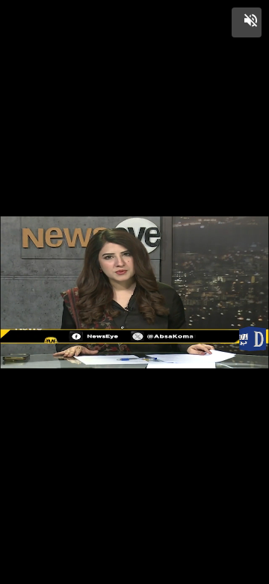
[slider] (134, 555)
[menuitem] (224, 571)
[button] (247, 22)
